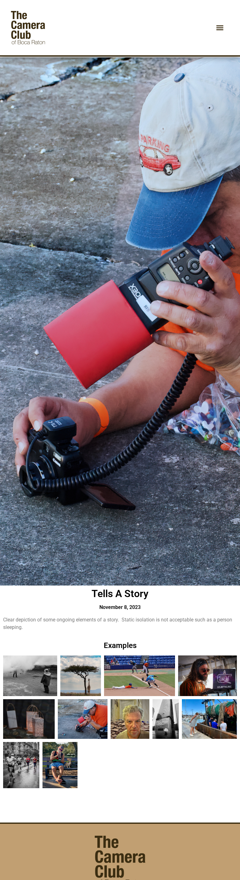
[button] (220, 28)
